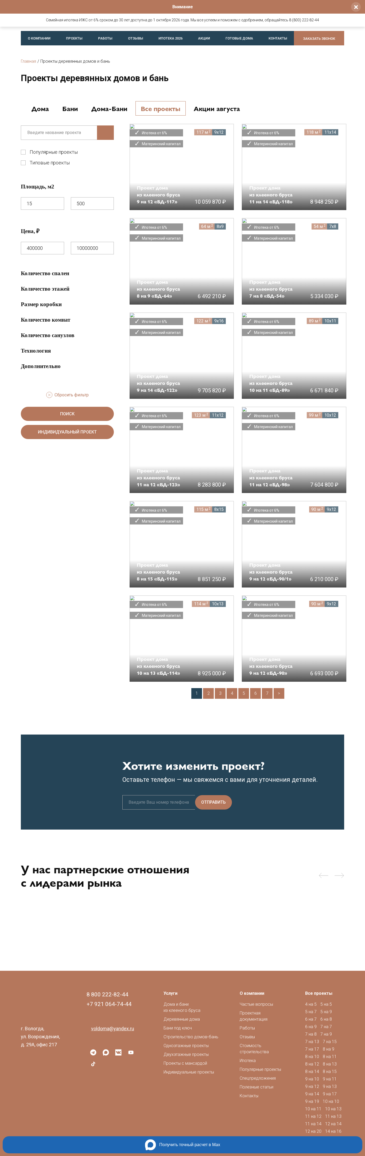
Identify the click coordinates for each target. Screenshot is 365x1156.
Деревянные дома (182, 1019)
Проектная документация (253, 1016)
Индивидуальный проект (67, 432)
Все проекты (318, 993)
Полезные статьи (256, 1087)
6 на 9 (311, 1026)
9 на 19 (312, 1101)
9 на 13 (330, 1086)
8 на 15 (330, 1071)
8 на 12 (312, 1064)
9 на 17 (330, 1093)
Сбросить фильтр (72, 394)
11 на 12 (313, 1116)
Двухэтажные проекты (186, 1054)
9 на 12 (312, 1086)
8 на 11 (330, 1056)
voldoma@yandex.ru (112, 1028)
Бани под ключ (178, 1028)
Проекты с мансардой (185, 1063)
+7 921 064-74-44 (109, 1004)
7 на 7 (326, 1026)
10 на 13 (333, 1108)
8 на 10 (312, 1056)
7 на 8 (311, 1034)
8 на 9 (328, 1049)
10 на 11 (313, 1108)
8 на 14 (312, 1071)
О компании (39, 38)
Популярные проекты (54, 152)
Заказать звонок (319, 39)
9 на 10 (312, 1079)
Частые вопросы (256, 1004)
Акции (204, 38)
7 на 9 (326, 1034)
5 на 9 (326, 1011)
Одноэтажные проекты (186, 1045)
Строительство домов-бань (191, 1036)
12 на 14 (333, 1123)
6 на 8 (326, 1019)
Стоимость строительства (254, 1048)
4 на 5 (311, 1004)
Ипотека (248, 1060)
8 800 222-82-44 (107, 994)
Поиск (67, 413)
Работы (105, 38)
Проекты (74, 38)
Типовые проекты (50, 162)
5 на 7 (311, 1011)
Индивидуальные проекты (189, 1072)
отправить (213, 802)
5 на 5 (326, 1004)
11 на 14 (313, 1123)
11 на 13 (333, 1116)
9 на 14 (312, 1093)
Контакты (278, 38)
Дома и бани (182, 1007)
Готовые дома (239, 38)
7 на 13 (312, 1041)
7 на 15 (330, 1041)
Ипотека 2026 (170, 38)
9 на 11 (330, 1079)
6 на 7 (311, 1019)
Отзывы (135, 38)
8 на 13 (330, 1064)
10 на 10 (331, 1101)
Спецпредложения (258, 1078)
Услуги (170, 993)
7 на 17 (312, 1049)
